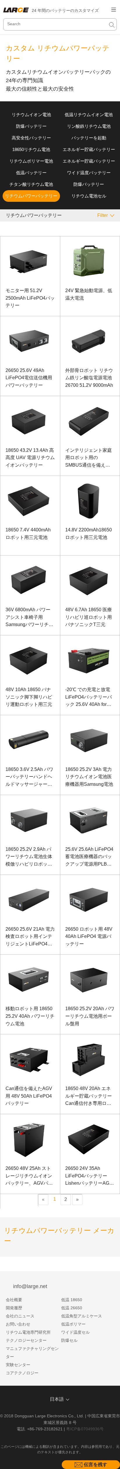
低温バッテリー (31, 172)
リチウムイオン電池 (31, 114)
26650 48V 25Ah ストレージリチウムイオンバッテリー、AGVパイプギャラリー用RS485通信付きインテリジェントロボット (29, 1176)
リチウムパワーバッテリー (31, 195)
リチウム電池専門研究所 (28, 1332)
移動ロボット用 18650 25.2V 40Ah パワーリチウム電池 (30, 1016)
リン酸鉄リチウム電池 (89, 126)
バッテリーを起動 (88, 137)
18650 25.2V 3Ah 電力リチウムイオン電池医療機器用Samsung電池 (89, 777)
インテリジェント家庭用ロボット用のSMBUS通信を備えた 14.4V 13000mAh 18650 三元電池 (88, 458)
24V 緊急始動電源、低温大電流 (88, 294)
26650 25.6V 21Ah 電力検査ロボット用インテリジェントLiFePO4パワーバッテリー (30, 937)
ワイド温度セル (75, 1332)
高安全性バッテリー (31, 137)
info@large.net (30, 1286)
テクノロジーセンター (26, 1340)
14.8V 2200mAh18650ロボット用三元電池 (88, 533)
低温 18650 (71, 1299)
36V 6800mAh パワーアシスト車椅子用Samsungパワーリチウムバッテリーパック (29, 617)
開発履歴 (14, 1308)
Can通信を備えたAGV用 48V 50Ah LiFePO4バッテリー (29, 1096)
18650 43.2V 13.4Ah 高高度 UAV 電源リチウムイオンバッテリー (30, 458)
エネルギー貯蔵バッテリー (89, 149)
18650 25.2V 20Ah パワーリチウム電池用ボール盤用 (89, 1016)
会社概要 (14, 1299)
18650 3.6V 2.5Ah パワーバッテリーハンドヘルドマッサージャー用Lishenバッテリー (29, 777)
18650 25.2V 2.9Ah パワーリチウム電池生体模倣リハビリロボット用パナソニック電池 (29, 857)
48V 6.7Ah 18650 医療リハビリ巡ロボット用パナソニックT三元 (88, 617)
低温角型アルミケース (81, 1316)
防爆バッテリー (31, 126)
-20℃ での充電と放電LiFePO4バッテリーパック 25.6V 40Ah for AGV (88, 697)
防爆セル (69, 1340)
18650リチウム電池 (31, 149)
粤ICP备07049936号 (85, 1429)
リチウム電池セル (88, 195)
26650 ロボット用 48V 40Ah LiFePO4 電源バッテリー (88, 936)
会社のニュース (20, 1316)
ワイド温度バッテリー (89, 172)
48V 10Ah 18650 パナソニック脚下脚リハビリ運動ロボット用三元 (29, 697)
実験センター (18, 1364)
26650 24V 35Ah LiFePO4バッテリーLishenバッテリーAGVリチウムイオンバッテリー (88, 1176)
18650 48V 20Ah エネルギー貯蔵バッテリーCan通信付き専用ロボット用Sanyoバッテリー (88, 1096)
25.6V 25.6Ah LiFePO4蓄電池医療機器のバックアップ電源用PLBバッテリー (89, 857)
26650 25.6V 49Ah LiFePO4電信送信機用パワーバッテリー (29, 378)
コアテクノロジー (22, 1373)
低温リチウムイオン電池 (89, 114)
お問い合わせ (18, 1324)
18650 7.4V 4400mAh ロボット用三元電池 (28, 533)
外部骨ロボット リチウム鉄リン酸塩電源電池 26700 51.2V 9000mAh (89, 378)
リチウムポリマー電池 (31, 161)
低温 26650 (71, 1308)
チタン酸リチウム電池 (31, 184)
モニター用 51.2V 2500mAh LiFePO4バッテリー (30, 298)
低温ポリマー (73, 1324)
